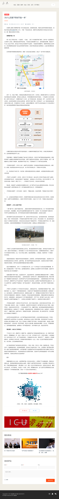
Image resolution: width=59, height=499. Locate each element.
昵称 (5, 465)
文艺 (32, 5)
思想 (18, 5)
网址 (39, 465)
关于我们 (36, 5)
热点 (15, 5)
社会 (25, 5)
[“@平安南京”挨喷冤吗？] (29, 443)
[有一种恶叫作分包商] (12, 443)
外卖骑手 (6, 14)
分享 (35, 410)
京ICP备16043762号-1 (20, 494)
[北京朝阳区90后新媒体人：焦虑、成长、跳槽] (47, 443)
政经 (22, 5)
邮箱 (22, 465)
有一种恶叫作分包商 (9, 450)
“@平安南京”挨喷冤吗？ (28, 450)
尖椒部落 (29, 24)
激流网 (12, 494)
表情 (7, 479)
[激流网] (6, 3)
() (25, 410)
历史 (28, 5)
